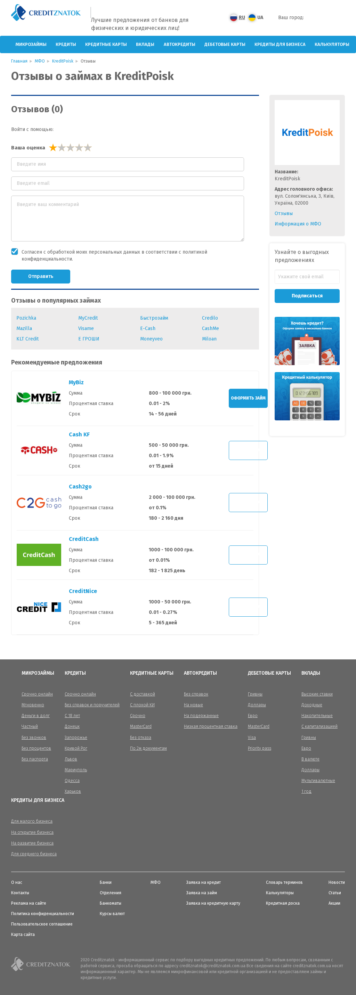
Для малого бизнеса (31, 821)
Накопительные (317, 715)
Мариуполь (76, 769)
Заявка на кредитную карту (213, 903)
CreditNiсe (83, 591)
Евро (253, 715)
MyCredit (88, 318)
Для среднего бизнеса (34, 854)
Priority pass (259, 748)
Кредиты (66, 44)
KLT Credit (27, 339)
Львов (71, 759)
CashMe (210, 328)
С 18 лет (72, 715)
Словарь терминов (284, 882)
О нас (16, 882)
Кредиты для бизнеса (280, 44)
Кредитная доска (283, 903)
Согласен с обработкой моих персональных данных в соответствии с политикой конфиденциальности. (114, 255)
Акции (334, 903)
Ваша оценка (28, 148)
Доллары (257, 704)
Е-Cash (147, 328)
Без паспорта (35, 759)
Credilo (210, 318)
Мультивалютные (318, 780)
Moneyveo (151, 339)
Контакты (20, 892)
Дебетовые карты (224, 44)
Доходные (311, 704)
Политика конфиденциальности (42, 913)
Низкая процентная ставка (210, 726)
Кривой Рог (76, 748)
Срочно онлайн (37, 694)
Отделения (110, 892)
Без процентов (36, 748)
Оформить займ (248, 398)
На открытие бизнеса (32, 832)
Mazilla (24, 328)
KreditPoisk (62, 61)
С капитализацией (319, 726)
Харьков (73, 791)
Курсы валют (112, 913)
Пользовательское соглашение (42, 924)
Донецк (72, 726)
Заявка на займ (201, 892)
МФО (40, 61)
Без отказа (140, 737)
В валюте (310, 759)
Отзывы (284, 213)
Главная (19, 61)
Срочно (137, 715)
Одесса (72, 780)
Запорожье (76, 737)
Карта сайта (23, 934)
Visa (252, 737)
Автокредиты (179, 44)
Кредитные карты (106, 44)
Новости (337, 882)
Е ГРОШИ (88, 339)
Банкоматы (110, 903)
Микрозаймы (31, 44)
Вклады (145, 44)
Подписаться (307, 296)
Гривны (255, 694)
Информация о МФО (298, 224)
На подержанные (201, 715)
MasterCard (141, 726)
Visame (86, 328)
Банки (106, 882)
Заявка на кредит (203, 882)
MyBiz (76, 382)
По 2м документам (148, 748)
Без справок (196, 694)
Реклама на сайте (28, 903)
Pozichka (26, 318)
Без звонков (34, 737)
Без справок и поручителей (92, 704)
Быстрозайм (154, 318)
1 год (306, 791)
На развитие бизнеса (32, 843)
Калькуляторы (332, 44)
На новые (193, 704)
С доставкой (142, 694)
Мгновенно (33, 704)
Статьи (335, 892)
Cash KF (79, 434)
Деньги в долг (36, 715)
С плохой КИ (142, 704)
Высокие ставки (317, 694)
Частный (30, 726)
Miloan (209, 339)
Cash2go (80, 486)
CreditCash (84, 539)
